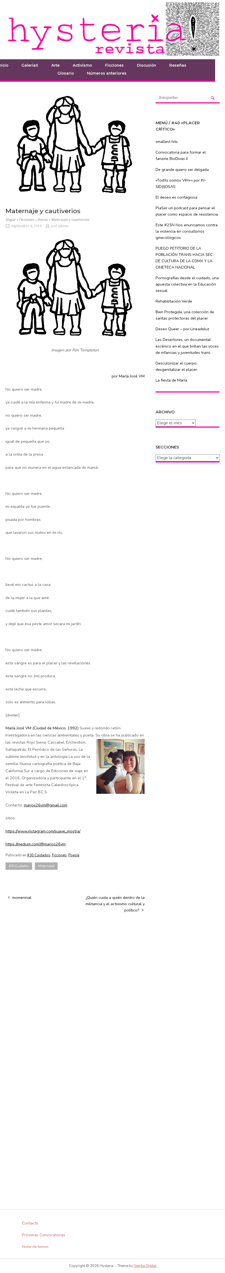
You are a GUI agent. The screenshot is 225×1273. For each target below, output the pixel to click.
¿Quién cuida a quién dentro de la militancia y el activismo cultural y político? (115, 904)
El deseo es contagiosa (176, 197)
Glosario (65, 73)
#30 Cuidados (38, 855)
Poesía (42, 220)
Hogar (10, 220)
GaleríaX (29, 65)
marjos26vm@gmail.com (45, 805)
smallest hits (167, 141)
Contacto (30, 1223)
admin (63, 226)
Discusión (146, 65)
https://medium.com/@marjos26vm (35, 844)
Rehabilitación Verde (174, 301)
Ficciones (114, 65)
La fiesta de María (171, 380)
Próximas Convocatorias (43, 1235)
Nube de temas (35, 1246)
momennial (21, 897)
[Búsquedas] (213, 98)
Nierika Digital (145, 1265)
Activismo (82, 65)
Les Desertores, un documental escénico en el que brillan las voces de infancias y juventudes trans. (187, 346)
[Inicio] (112, 28)
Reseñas (177, 65)
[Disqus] (75, 988)
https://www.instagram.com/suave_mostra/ (42, 831)
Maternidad (46, 866)
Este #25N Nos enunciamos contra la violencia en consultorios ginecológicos (187, 231)
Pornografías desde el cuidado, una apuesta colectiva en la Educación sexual (187, 284)
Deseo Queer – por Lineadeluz (182, 329)
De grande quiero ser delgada (182, 169)
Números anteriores (106, 73)
